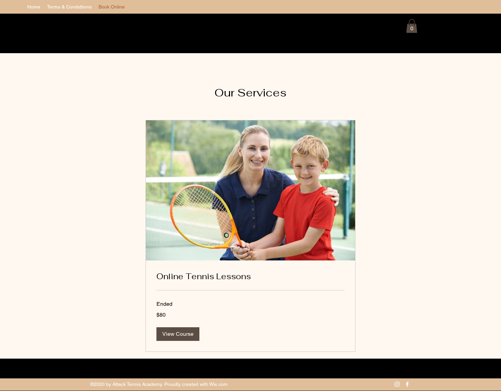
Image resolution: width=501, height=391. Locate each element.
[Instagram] (397, 384)
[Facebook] (407, 384)
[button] (412, 26)
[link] (250, 276)
